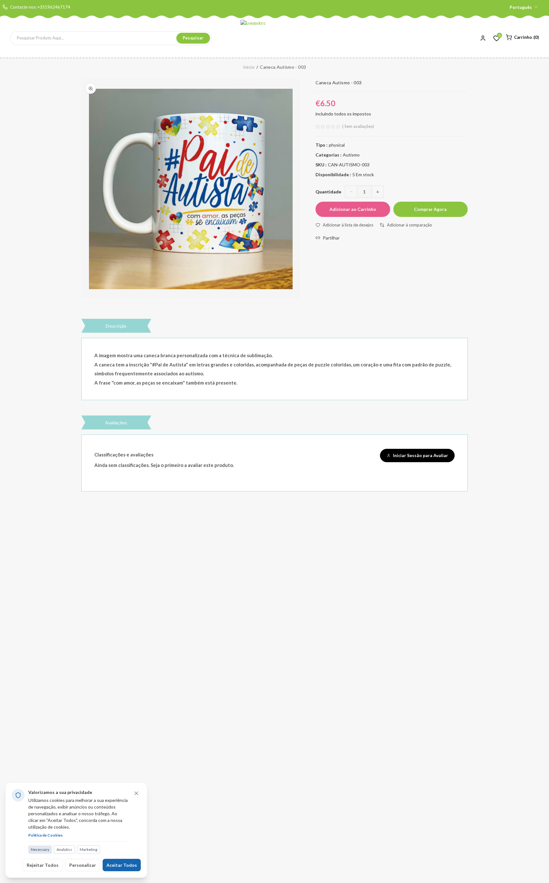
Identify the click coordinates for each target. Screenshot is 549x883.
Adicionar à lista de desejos (348, 224)
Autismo (351, 154)
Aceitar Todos (121, 865)
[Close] (136, 793)
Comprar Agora (430, 209)
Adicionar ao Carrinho (352, 209)
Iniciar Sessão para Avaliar (420, 455)
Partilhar (331, 237)
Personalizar (82, 865)
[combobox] (93, 38)
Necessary (40, 849)
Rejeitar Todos (42, 865)
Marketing (88, 849)
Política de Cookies (45, 835)
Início (248, 67)
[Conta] (482, 38)
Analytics (64, 849)
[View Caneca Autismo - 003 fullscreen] (90, 88)
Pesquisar (193, 37)
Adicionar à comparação (409, 224)
